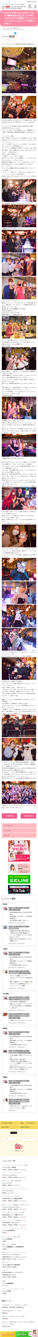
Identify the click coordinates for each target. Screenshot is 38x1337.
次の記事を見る (9, 816)
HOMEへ (7, 1139)
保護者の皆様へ (25, 1127)
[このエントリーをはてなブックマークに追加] (15, 34)
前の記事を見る (28, 816)
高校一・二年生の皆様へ (28, 1123)
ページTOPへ (27, 1139)
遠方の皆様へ (6, 1127)
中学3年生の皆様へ (7, 1123)
